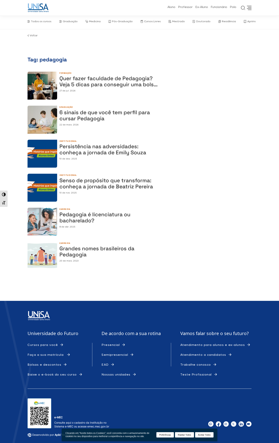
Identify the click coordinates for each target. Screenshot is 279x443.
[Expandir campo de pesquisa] (243, 8)
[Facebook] (218, 424)
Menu (249, 8)
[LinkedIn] (241, 424)
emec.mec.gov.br (98, 426)
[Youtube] (248, 424)
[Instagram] (226, 424)
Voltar (34, 35)
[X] (233, 424)
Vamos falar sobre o (202, 333)
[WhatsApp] (211, 424)
